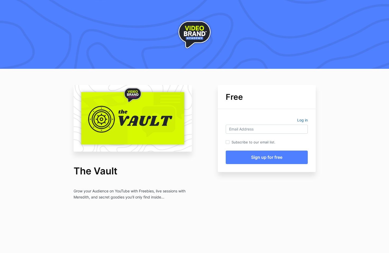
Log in (302, 120)
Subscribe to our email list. (253, 142)
